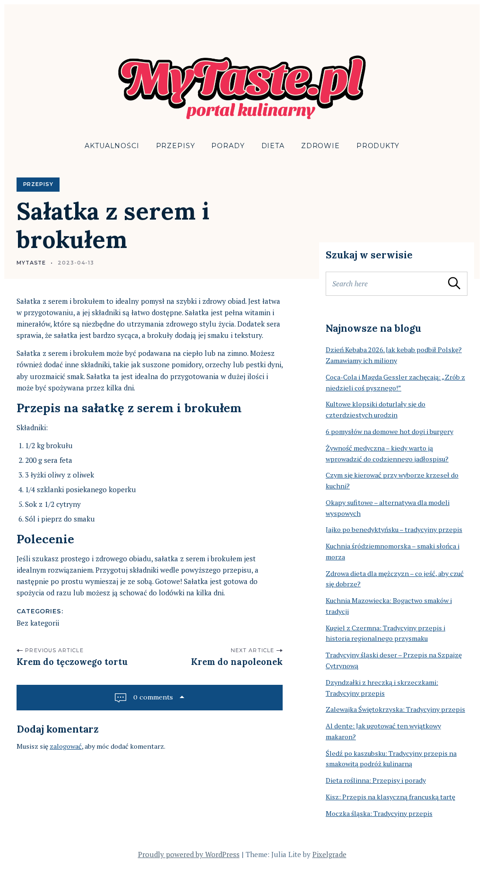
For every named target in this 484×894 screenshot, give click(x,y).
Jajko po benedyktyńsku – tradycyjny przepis (394, 529)
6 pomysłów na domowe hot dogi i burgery (389, 431)
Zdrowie (320, 146)
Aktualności (112, 146)
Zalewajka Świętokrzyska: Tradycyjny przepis (395, 709)
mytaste (31, 263)
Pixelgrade (329, 854)
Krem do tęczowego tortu (72, 661)
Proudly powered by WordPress (189, 854)
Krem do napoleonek (237, 661)
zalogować (66, 746)
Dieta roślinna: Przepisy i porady (376, 780)
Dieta (273, 146)
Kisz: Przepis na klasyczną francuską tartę (390, 796)
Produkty (377, 146)
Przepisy (175, 146)
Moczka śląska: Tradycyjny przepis (379, 813)
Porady (227, 146)
